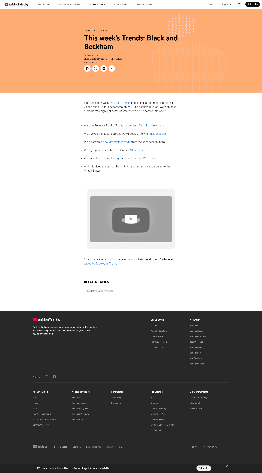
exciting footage (110, 158)
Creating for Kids (158, 414)
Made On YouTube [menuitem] (144, 4)
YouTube (155, 325)
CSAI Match (195, 403)
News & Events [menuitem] (44, 4)
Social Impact (196, 408)
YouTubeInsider (197, 364)
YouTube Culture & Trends (44, 419)
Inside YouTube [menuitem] (120, 4)
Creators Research (159, 419)
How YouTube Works (42, 414)
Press (35, 403)
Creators (154, 403)
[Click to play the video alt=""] (131, 219)
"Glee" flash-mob (140, 150)
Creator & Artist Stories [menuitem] (69, 4)
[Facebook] (54, 376)
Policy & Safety (61, 447)
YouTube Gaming (197, 347)
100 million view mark (150, 125)
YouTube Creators (159, 331)
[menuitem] (211, 4)
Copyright (77, 447)
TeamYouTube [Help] (160, 342)
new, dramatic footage (116, 142)
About (35, 397)
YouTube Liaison (158, 347)
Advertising (116, 397)
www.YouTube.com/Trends (100, 263)
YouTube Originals (80, 408)
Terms (120, 447)
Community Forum (41, 425)
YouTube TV (195, 353)
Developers (116, 403)
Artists (154, 397)
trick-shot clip (157, 133)
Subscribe (253, 4)
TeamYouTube (196, 342)
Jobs (35, 408)
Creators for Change (199, 397)
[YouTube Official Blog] (16, 4)
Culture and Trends (96, 31)
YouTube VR (156, 430)
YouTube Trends (120, 102)
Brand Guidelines (93, 447)
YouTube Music (197, 358)
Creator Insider (157, 336)
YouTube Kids (78, 397)
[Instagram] (46, 376)
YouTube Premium (80, 414)
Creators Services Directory (163, 425)
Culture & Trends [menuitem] (97, 4)
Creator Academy (158, 408)
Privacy (109, 447)
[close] (227, 466)
